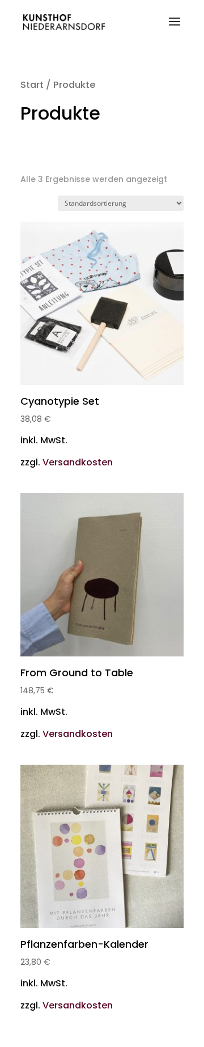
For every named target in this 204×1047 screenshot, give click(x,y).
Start (32, 84)
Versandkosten (77, 462)
